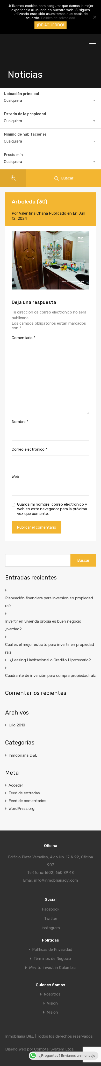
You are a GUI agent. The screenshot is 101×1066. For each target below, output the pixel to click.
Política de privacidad (58, 18)
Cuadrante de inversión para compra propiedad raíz (50, 675)
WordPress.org (21, 808)
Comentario (23, 337)
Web (15, 476)
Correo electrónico (29, 449)
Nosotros (52, 994)
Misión (52, 1012)
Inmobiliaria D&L (23, 755)
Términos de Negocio (52, 959)
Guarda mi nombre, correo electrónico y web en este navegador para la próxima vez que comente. (52, 509)
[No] (94, 17)
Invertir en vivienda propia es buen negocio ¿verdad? (43, 625)
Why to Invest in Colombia (52, 968)
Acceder (16, 785)
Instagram (50, 928)
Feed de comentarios (27, 800)
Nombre (20, 421)
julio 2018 (17, 725)
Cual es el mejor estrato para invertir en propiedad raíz (49, 648)
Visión (52, 1003)
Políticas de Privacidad (52, 950)
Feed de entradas (24, 793)
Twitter (50, 918)
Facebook (50, 909)
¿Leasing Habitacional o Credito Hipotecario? (50, 660)
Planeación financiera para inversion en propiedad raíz (49, 602)
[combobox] (50, 100)
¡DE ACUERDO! (50, 24)
